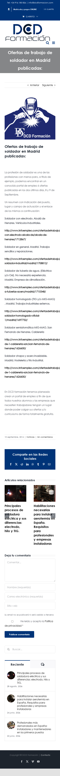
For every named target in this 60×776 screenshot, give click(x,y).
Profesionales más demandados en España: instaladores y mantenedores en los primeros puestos (34, 727)
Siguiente (47, 85)
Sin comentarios (45, 437)
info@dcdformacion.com (40, 2)
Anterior (34, 85)
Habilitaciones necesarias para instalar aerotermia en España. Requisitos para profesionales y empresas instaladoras (33, 702)
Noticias (30, 437)
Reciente (17, 664)
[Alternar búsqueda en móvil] (47, 42)
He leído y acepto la (29, 623)
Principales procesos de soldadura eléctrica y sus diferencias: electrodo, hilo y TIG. (15, 518)
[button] (7, 515)
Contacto (45, 755)
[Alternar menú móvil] (53, 42)
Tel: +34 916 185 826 (16, 2)
